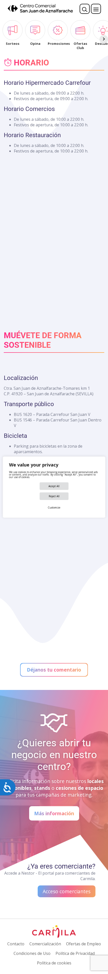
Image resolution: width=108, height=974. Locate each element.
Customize (54, 507)
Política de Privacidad (75, 953)
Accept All (54, 486)
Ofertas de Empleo (83, 944)
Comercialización (45, 944)
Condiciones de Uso (32, 953)
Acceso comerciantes (66, 891)
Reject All (54, 496)
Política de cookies (54, 963)
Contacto (15, 944)
